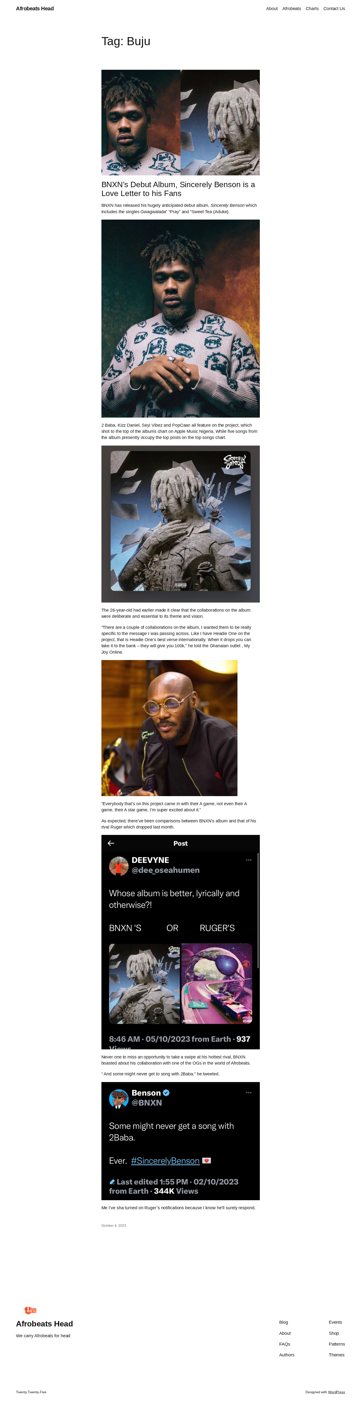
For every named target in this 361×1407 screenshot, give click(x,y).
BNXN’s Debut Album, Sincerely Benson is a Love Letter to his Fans (178, 189)
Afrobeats (291, 8)
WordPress (336, 1392)
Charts (312, 8)
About (272, 8)
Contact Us (334, 8)
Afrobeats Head (35, 8)
